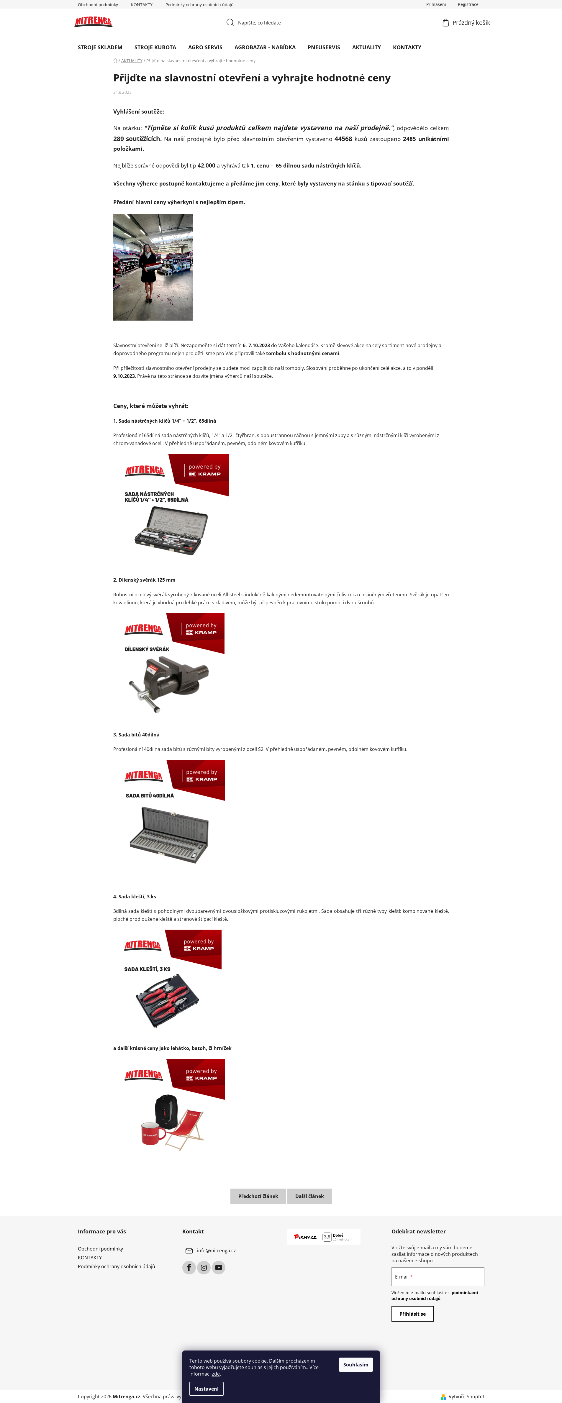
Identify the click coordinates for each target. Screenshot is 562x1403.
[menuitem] (100, 47)
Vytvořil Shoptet (466, 1396)
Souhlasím (355, 1364)
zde (216, 1374)
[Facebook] (189, 1267)
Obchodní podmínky (98, 4)
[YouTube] (218, 1267)
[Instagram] (204, 1267)
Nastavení (206, 1389)
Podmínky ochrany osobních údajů (200, 4)
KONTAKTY (142, 4)
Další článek (309, 1196)
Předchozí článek (258, 1196)
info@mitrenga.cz (216, 1250)
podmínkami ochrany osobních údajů (434, 1295)
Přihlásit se (412, 1314)
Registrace (468, 4)
